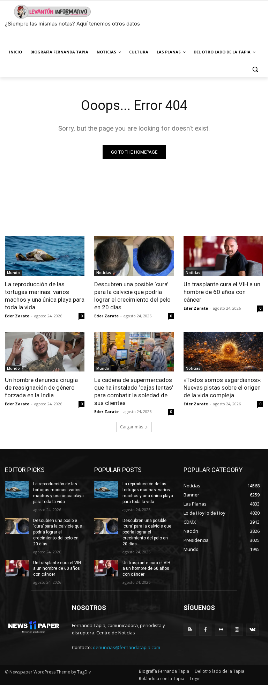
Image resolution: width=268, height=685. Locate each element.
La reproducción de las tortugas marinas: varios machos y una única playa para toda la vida (44, 296)
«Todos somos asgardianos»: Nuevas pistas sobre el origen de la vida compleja (222, 387)
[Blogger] (190, 630)
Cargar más (131, 427)
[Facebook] (205, 630)
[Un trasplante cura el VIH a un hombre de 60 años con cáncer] (223, 256)
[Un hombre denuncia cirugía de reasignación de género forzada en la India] (44, 351)
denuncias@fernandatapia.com (126, 647)
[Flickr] (221, 630)
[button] (255, 69)
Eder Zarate (17, 315)
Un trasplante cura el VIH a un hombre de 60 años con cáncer (222, 292)
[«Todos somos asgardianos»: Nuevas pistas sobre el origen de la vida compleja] (223, 351)
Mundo (13, 272)
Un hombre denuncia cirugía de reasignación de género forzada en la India (41, 387)
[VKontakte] (252, 630)
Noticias (103, 272)
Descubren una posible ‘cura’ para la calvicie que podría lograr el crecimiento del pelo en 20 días (132, 296)
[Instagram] (237, 630)
